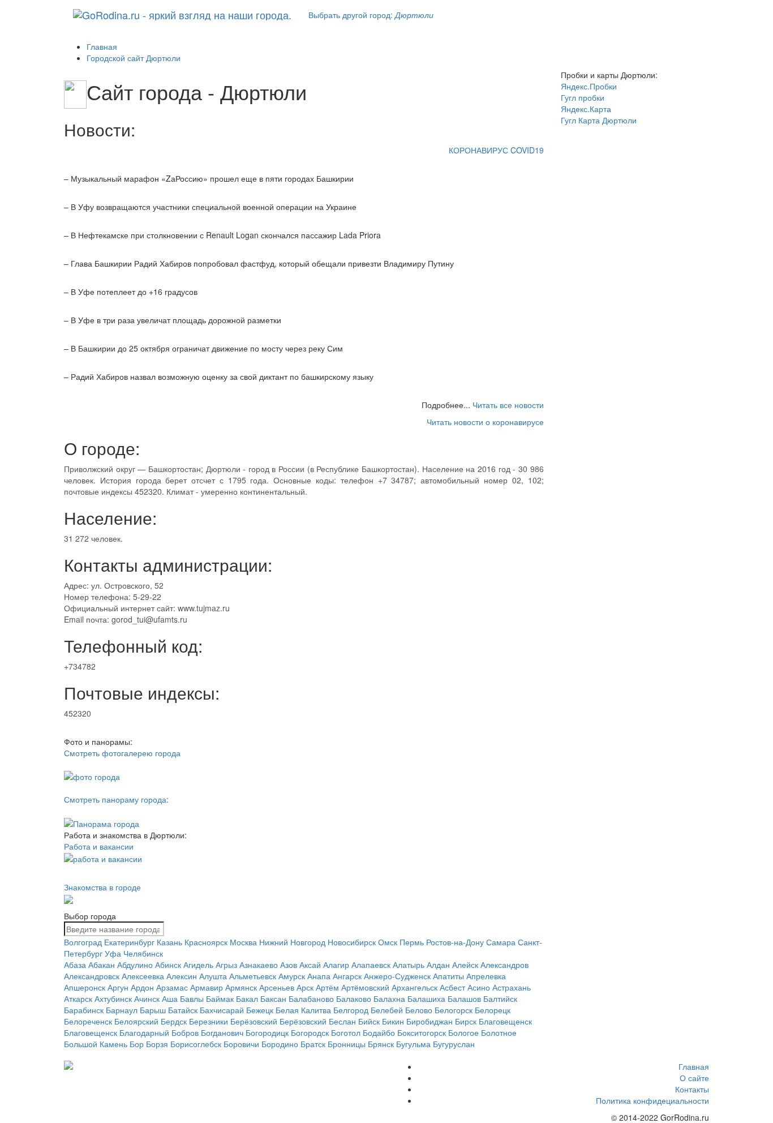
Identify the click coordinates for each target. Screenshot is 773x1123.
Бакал (247, 998)
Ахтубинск (113, 998)
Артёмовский (365, 987)
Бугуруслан (454, 1043)
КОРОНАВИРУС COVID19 (496, 150)
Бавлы (192, 998)
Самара (501, 942)
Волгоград (83, 942)
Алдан (438, 964)
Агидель (198, 964)
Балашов (464, 998)
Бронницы (347, 1043)
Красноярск (205, 942)
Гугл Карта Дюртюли (599, 120)
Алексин (181, 975)
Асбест (452, 987)
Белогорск (454, 1009)
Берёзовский (253, 1021)
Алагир (336, 964)
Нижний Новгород (292, 942)
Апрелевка (486, 975)
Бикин (393, 1021)
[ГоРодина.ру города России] (138, 1065)
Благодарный (144, 1032)
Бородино (279, 1043)
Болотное (499, 1032)
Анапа (318, 975)
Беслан (342, 1021)
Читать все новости (508, 404)
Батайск (182, 1009)
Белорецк (492, 1009)
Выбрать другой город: (370, 14)
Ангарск (347, 975)
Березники (208, 1021)
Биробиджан (429, 1021)
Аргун (118, 987)
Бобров (185, 1032)
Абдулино (135, 964)
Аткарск (78, 998)
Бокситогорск (421, 1032)
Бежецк (259, 1009)
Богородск (310, 1032)
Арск (305, 987)
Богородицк (267, 1032)
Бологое (463, 1032)
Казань (169, 942)
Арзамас (172, 987)
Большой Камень (95, 1043)
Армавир (206, 987)
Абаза (75, 964)
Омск (387, 942)
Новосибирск (352, 942)
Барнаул (122, 1009)
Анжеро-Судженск (397, 975)
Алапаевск (370, 964)
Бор (137, 1043)
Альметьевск (252, 975)
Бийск (369, 1021)
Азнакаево (258, 964)
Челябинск (143, 953)
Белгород (350, 1009)
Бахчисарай (222, 1009)
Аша (170, 998)
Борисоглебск (195, 1043)
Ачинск (147, 998)
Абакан (101, 964)
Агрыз (226, 964)
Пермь (412, 942)
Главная (693, 1066)
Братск (312, 1043)
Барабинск (84, 1009)
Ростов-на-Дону (455, 942)
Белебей (387, 1009)
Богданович (222, 1032)
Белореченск (88, 1021)
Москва (243, 942)
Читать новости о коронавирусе (485, 421)
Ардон (142, 987)
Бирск (465, 1021)
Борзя (157, 1043)
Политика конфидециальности (652, 1100)
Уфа (113, 953)
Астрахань (511, 987)
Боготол (345, 1032)
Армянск (241, 987)
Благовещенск (505, 1021)
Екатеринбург (129, 942)
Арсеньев (276, 987)
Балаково (353, 998)
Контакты (692, 1089)
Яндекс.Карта (586, 108)
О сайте (694, 1077)
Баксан (273, 998)
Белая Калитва (303, 1009)
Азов (288, 964)
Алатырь (408, 964)
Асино (478, 987)
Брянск (381, 1043)
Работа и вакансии (99, 846)
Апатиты (448, 975)
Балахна (389, 998)
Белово (418, 1009)
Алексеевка (143, 975)
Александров (504, 964)
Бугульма (413, 1043)
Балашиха (426, 998)
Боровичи (241, 1043)
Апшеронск (84, 987)
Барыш (153, 1009)
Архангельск (414, 987)
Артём (327, 987)
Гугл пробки (582, 97)
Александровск (91, 975)
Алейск (465, 964)
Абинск (168, 964)
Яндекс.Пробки (589, 86)
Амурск (291, 975)
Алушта (213, 975)
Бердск (174, 1021)
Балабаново (311, 998)
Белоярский (136, 1021)
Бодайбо (379, 1032)
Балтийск (500, 998)
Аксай (310, 964)
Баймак (220, 998)
